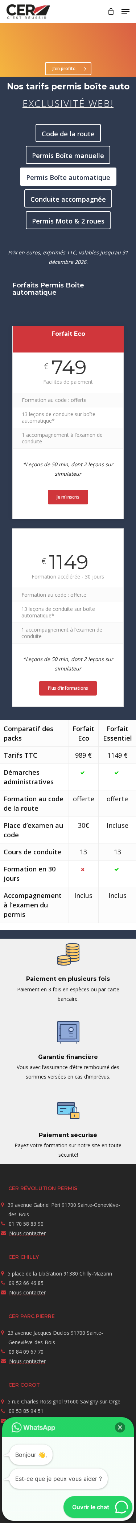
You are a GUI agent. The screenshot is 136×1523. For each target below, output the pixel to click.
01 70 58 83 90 (26, 1223)
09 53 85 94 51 (26, 1410)
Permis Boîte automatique (68, 177)
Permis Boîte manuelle (68, 155)
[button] (125, 11)
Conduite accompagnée (68, 199)
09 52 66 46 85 (26, 1283)
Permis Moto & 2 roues (68, 221)
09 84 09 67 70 (26, 1351)
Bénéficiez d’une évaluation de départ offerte (73, 42)
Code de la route (68, 133)
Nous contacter (27, 1233)
